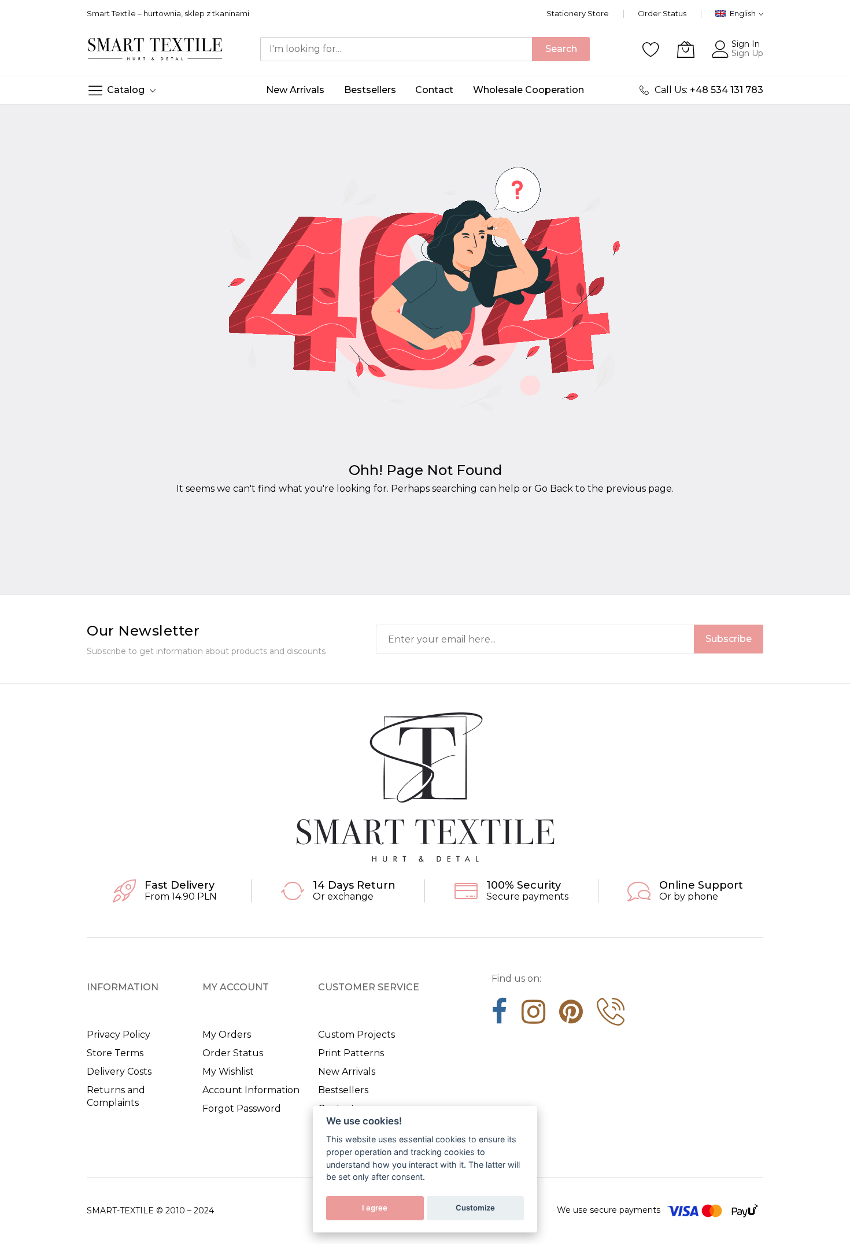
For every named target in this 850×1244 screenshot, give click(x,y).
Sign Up (747, 53)
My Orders (226, 1034)
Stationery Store (577, 13)
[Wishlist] (651, 49)
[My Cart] (685, 49)
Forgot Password (241, 1108)
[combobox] (396, 49)
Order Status (662, 13)
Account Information (251, 1090)
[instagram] (533, 1016)
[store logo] (155, 48)
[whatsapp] (610, 1016)
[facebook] (499, 1016)
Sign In (745, 44)
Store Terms (115, 1053)
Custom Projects (356, 1034)
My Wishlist (228, 1071)
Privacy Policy (118, 1034)
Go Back (553, 488)
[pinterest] (571, 1016)
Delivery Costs (119, 1071)
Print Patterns (351, 1053)
